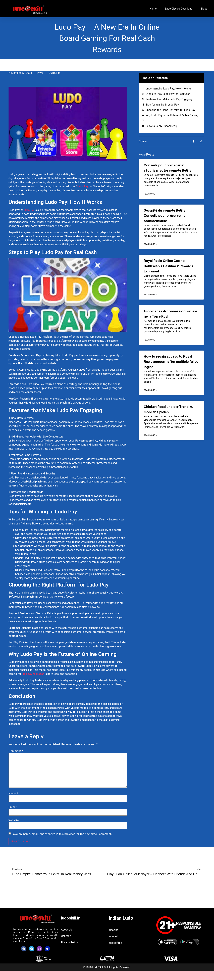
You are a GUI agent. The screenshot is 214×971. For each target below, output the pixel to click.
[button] (199, 78)
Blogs (204, 8)
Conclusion (152, 120)
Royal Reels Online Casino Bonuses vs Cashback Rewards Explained (168, 266)
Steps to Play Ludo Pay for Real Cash (168, 93)
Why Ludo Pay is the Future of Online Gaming (172, 115)
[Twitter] (47, 948)
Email (13, 807)
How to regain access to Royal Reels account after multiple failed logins (171, 361)
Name (13, 793)
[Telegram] (31, 948)
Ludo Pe (29, 210)
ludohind (113, 930)
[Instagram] (39, 948)
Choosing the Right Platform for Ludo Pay (170, 110)
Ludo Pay (82, 186)
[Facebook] (23, 948)
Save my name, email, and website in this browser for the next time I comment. (62, 834)
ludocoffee (116, 942)
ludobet (113, 936)
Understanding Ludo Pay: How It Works (168, 88)
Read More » (150, 194)
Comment (16, 751)
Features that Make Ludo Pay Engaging (169, 99)
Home (153, 8)
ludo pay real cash (33, 673)
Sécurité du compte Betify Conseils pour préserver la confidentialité (164, 215)
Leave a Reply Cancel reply (161, 126)
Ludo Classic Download (178, 8)
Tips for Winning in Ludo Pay (162, 104)
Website (14, 820)
